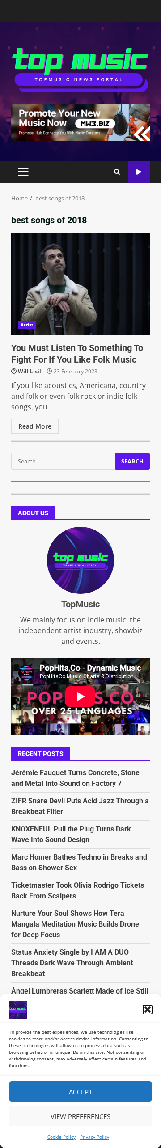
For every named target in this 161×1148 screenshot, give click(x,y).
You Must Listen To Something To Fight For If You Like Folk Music (80, 284)
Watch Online (139, 172)
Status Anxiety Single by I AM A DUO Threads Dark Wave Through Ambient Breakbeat (72, 963)
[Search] (117, 171)
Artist (27, 324)
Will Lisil (29, 371)
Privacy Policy (94, 1137)
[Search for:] (63, 461)
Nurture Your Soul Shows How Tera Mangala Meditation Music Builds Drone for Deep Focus (75, 924)
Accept (80, 1091)
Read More (34, 426)
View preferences (80, 1116)
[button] (147, 1009)
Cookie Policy (61, 1137)
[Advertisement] (80, 121)
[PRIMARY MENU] (23, 172)
